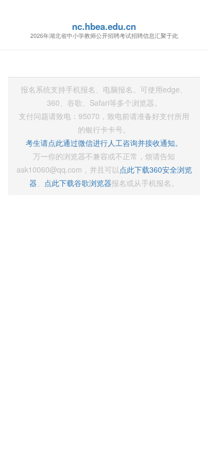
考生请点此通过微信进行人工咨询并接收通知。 (104, 142)
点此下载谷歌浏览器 (77, 182)
